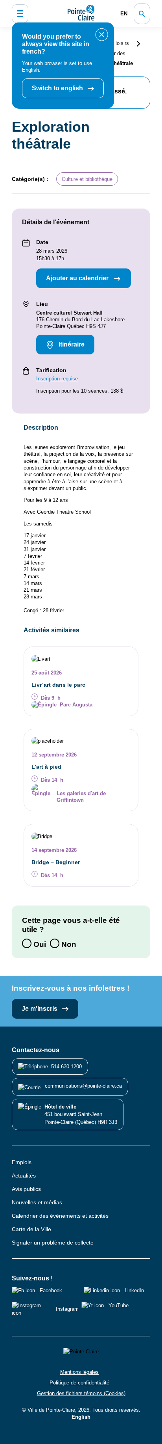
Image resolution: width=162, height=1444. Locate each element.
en (123, 14)
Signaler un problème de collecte (53, 1242)
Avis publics (26, 1189)
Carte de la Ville (31, 1229)
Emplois (21, 1162)
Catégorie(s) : (30, 179)
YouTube (119, 1305)
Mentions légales (79, 1372)
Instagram (67, 1309)
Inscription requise (57, 379)
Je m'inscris (40, 1008)
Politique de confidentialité (79, 1383)
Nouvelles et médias (37, 1202)
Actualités (24, 1175)
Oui (38, 944)
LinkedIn (134, 1290)
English (81, 1417)
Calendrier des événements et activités (60, 1216)
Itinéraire (71, 344)
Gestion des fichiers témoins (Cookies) (81, 1393)
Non (67, 944)
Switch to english (58, 88)
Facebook (51, 1290)
